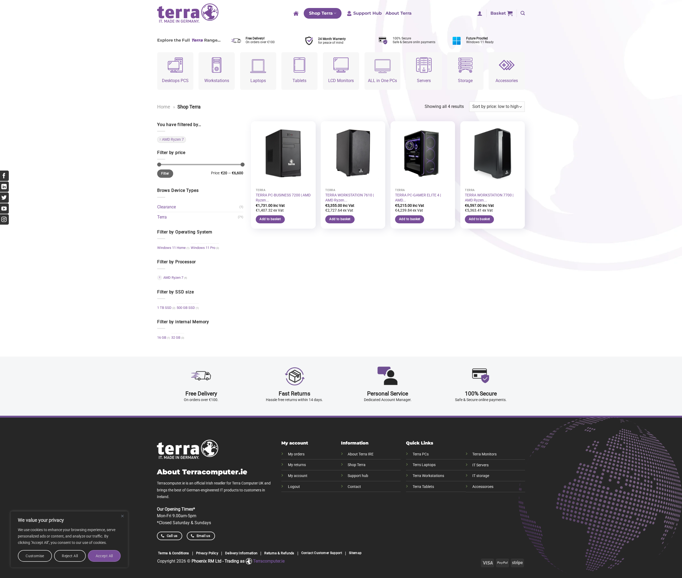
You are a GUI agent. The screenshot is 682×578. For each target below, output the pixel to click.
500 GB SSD (186, 308)
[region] (69, 539)
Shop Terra (321, 13)
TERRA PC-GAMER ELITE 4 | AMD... (418, 198)
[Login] (479, 13)
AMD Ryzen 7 (173, 139)
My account (297, 476)
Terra (162, 217)
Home (163, 107)
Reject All (70, 556)
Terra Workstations (428, 476)
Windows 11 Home (171, 248)
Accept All (104, 556)
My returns (297, 465)
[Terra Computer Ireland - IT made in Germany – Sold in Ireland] (187, 13)
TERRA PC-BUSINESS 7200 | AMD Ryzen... (283, 198)
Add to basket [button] (270, 219)
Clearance (166, 206)
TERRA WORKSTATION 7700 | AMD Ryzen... (489, 198)
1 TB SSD (164, 308)
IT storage (480, 476)
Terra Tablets (423, 486)
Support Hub (367, 13)
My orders (296, 454)
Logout (294, 486)
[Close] (122, 516)
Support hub (358, 476)
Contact (354, 486)
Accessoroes (482, 486)
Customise (35, 556)
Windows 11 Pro (203, 248)
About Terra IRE (361, 454)
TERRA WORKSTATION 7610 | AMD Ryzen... (349, 198)
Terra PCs (421, 454)
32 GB (175, 337)
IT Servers (480, 465)
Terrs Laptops (424, 465)
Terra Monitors (484, 454)
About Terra (398, 13)
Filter (165, 173)
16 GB (161, 337)
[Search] (523, 13)
